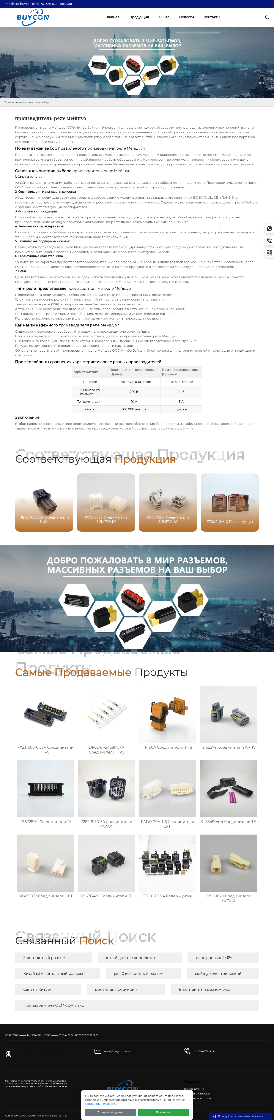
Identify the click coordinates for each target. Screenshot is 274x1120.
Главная (9, 102)
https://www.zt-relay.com (58, 1035)
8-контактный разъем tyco (204, 989)
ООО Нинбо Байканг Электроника (140, 350)
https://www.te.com (86, 1035)
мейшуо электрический (218, 973)
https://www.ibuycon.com (27, 1035)
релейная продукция (116, 989)
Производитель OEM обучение (53, 1005)
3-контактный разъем (44, 957)
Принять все (163, 1112)
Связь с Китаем (38, 989)
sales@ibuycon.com (24, 4)
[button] (251, 502)
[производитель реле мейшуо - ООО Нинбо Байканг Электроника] (33, 17)
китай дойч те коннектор (130, 957)
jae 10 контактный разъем (139, 973)
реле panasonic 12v (214, 957)
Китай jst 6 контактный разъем (53, 973)
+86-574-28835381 (59, 4)
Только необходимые (110, 1112)
